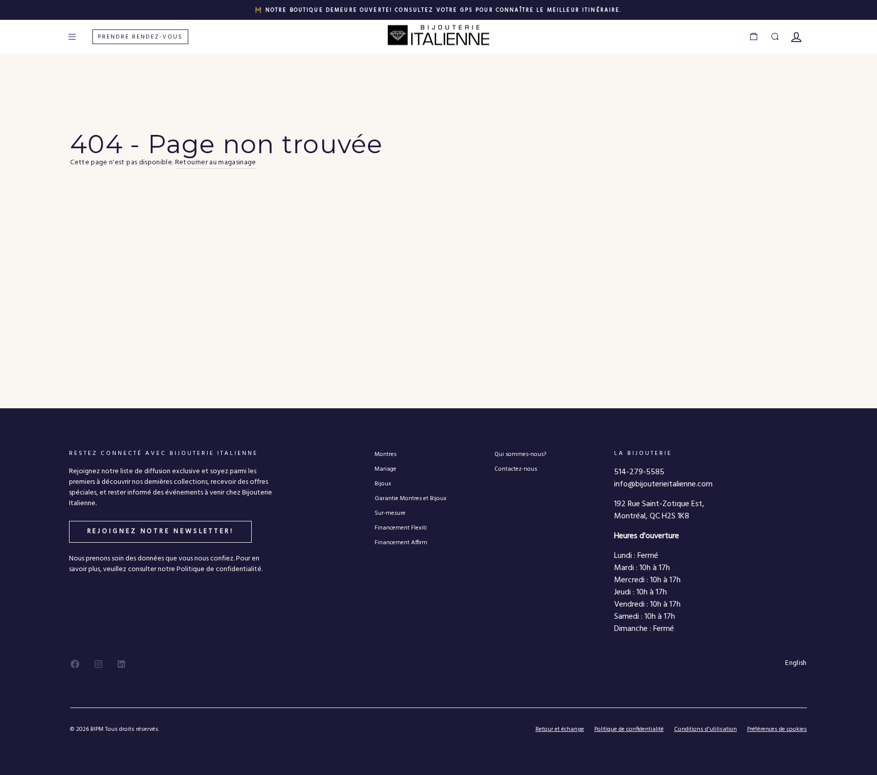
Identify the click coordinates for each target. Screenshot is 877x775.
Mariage (385, 469)
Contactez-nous (515, 469)
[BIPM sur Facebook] (75, 664)
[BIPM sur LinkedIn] (121, 664)
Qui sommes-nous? (520, 454)
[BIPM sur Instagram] (98, 664)
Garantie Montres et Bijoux (411, 498)
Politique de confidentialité (629, 729)
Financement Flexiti (401, 528)
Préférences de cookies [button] (777, 729)
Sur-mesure (390, 513)
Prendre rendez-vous (140, 37)
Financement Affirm (401, 542)
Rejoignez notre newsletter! (160, 531)
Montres (385, 454)
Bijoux (383, 483)
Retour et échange (559, 729)
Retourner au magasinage (215, 162)
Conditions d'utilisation (705, 729)
